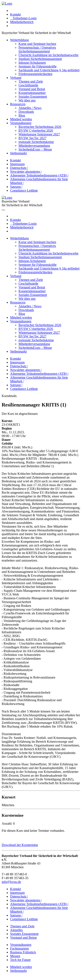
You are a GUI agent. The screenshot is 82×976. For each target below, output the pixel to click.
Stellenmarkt (18, 153)
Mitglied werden (21, 119)
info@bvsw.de (11, 882)
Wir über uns (27, 100)
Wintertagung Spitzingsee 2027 (39, 134)
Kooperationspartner (32, 93)
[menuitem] (45, 11)
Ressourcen (17, 104)
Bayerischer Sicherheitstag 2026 (40, 126)
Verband (15, 77)
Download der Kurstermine (20, 845)
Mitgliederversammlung (34, 145)
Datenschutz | (19, 168)
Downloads (26, 111)
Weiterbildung (19, 40)
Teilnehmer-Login (23, 18)
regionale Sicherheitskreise (36, 142)
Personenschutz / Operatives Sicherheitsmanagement (37, 49)
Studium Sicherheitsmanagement (40, 59)
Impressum (17, 164)
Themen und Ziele (31, 81)
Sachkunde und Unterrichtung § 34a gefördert (49, 70)
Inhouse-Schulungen (32, 62)
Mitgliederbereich (21, 22)
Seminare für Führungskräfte (38, 66)
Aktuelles (16, 930)
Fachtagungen (19, 948)
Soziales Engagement (33, 96)
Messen (15, 956)
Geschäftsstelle (28, 85)
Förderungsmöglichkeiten (35, 74)
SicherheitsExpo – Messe (35, 149)
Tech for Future (20, 960)
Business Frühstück (23, 952)
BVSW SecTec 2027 (32, 138)
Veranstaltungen (20, 123)
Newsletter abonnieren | (25, 171)
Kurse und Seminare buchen (37, 43)
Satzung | (16, 186)
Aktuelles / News (30, 108)
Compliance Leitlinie (24, 190)
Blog (22, 115)
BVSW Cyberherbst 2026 (36, 130)
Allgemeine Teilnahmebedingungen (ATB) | (39, 175)
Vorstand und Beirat (32, 89)
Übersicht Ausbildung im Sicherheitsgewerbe (48, 55)
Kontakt (15, 14)
